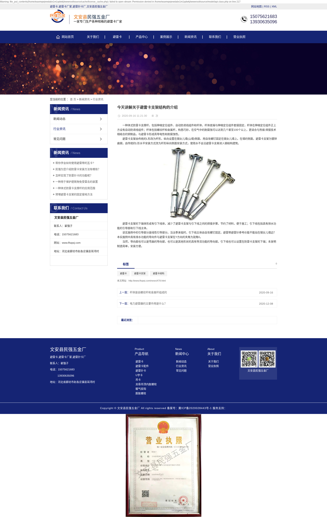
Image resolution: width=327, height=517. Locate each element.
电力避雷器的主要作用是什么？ (148, 303)
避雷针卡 (140, 370)
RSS (266, 6)
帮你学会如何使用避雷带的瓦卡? (74, 162)
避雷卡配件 (142, 366)
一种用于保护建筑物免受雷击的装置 (76, 181)
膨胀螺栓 (140, 393)
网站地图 (256, 6)
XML (274, 6)
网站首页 (68, 36)
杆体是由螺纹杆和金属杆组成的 (148, 292)
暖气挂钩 (140, 388)
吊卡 (138, 379)
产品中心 (142, 36)
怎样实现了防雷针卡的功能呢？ (74, 175)
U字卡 (139, 375)
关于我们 (93, 36)
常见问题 (59, 139)
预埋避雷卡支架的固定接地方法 (74, 194)
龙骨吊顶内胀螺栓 (146, 384)
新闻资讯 (191, 36)
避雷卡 (117, 36)
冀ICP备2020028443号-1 (195, 408)
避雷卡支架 (140, 273)
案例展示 (166, 36)
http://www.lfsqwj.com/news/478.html (147, 280)
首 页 (73, 99)
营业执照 (239, 36)
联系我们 (215, 36)
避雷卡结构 (158, 273)
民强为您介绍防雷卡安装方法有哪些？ (77, 169)
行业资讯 (98, 99)
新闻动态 (59, 118)
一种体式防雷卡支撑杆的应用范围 (75, 188)
